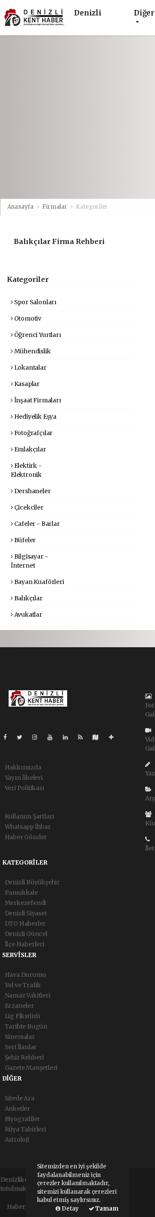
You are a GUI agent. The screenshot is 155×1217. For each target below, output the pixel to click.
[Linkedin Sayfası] (69, 737)
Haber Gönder (26, 837)
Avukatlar (27, 614)
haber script (135, 1198)
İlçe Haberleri (24, 944)
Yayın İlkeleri (24, 777)
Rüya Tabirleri (25, 1129)
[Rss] (84, 737)
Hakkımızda (23, 767)
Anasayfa (21, 206)
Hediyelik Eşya (34, 416)
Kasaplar (26, 384)
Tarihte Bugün (26, 1026)
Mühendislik (32, 351)
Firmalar (54, 206)
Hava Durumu (25, 975)
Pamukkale (21, 892)
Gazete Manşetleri (31, 1068)
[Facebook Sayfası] (8, 737)
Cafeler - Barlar (36, 524)
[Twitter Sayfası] (23, 737)
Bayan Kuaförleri (38, 582)
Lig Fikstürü (22, 1016)
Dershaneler (32, 491)
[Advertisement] (77, 117)
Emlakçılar (29, 449)
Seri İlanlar (21, 1047)
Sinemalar (20, 1037)
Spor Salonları (34, 302)
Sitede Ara (19, 1098)
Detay (69, 1208)
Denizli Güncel (26, 934)
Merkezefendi (25, 903)
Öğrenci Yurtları (37, 335)
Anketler (17, 1108)
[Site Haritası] (99, 737)
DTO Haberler (25, 923)
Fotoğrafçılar (33, 433)
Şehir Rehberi (24, 1057)
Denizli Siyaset (26, 913)
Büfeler (24, 540)
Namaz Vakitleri (27, 995)
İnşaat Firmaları (37, 400)
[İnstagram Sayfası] (38, 737)
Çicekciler (28, 507)
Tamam (106, 1208)
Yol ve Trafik (23, 985)
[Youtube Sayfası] (53, 737)
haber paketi (18, 1198)
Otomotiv (27, 318)
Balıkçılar (28, 598)
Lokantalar (29, 367)
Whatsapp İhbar (28, 827)
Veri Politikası (24, 788)
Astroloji (17, 1139)
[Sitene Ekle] (115, 737)
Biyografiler (22, 1119)
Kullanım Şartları (30, 816)
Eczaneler (19, 1006)
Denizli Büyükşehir (32, 882)
